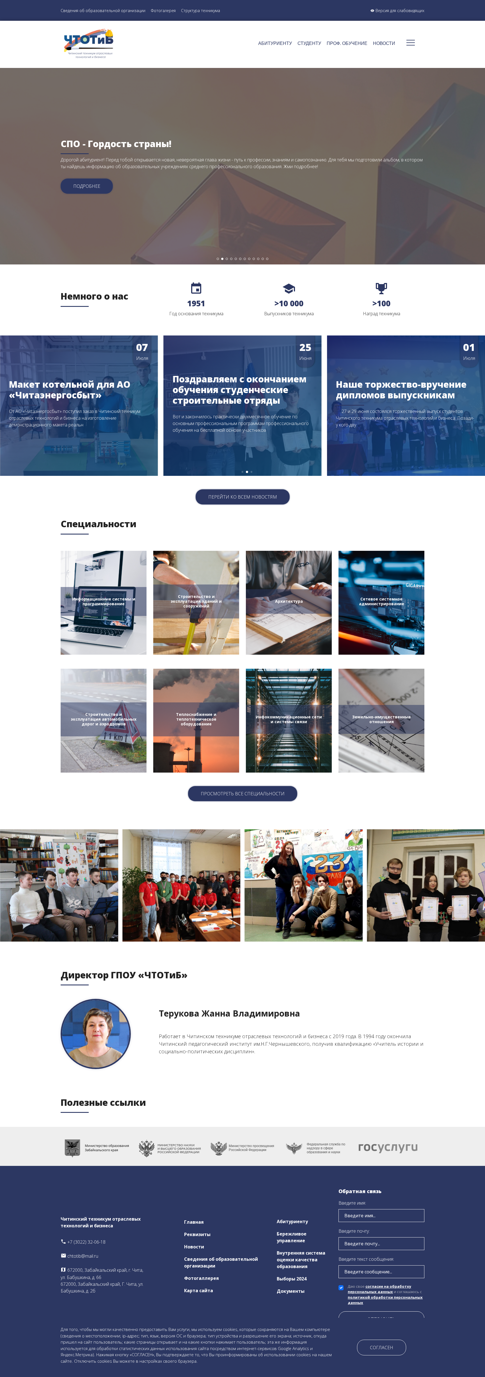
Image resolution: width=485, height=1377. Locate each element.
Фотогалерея (163, 10)
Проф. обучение (347, 43)
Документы (291, 1291)
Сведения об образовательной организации (103, 10)
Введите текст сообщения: (366, 1259)
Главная (194, 1222)
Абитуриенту (275, 43)
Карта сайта (198, 1290)
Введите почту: (354, 1231)
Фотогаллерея (201, 1278)
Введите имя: (352, 1203)
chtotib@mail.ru (82, 1256)
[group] (79, 405)
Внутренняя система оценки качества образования (301, 1259)
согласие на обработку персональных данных (379, 1289)
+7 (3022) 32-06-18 (86, 1242)
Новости (384, 43)
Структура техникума (200, 10)
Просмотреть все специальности (243, 794)
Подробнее (86, 186)
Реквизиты (197, 1234)
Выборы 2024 (291, 1279)
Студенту (309, 43)
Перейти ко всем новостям (242, 497)
